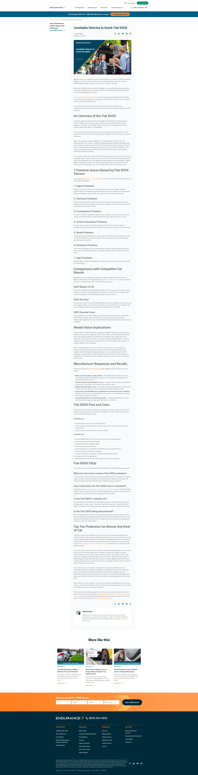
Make (74, 702)
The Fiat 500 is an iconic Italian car (85, 97)
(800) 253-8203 (104, 594)
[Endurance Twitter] (137, 763)
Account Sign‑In (131, 3)
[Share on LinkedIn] (119, 33)
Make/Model (61, 666)
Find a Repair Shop (84, 746)
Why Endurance (106, 734)
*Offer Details (103, 770)
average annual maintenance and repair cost (100, 489)
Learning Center (58, 19)
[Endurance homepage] (57, 7)
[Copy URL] (130, 33)
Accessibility (129, 739)
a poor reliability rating (110, 279)
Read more (125, 619)
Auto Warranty (83, 737)
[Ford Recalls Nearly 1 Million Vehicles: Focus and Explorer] (70, 657)
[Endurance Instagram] (141, 763)
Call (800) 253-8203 (62, 730)
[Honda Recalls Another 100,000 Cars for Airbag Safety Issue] (127, 657)
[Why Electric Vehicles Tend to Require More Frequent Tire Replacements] (99, 657)
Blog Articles (83, 730)
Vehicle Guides (83, 752)
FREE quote (116, 594)
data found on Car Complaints (92, 179)
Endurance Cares (107, 740)
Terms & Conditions (95, 770)
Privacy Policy (58, 770)
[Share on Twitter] (123, 33)
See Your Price (142, 3)
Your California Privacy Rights (69, 770)
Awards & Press (106, 737)
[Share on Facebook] (115, 33)
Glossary (81, 740)
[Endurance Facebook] (130, 763)
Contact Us (128, 742)
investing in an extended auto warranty (94, 543)
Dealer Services (106, 743)
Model (91, 702)
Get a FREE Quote (56, 30)
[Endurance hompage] (70, 718)
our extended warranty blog (103, 598)
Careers (104, 746)
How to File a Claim (84, 749)
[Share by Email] (126, 33)
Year (58, 702)
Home (51, 19)
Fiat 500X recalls (93, 369)
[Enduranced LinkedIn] (134, 763)
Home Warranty (60, 745)
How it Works (60, 737)
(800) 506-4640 (121, 14)
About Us (105, 730)
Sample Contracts (84, 743)
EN (146, 7)
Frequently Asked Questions (87, 734)
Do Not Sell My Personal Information (83, 770)
